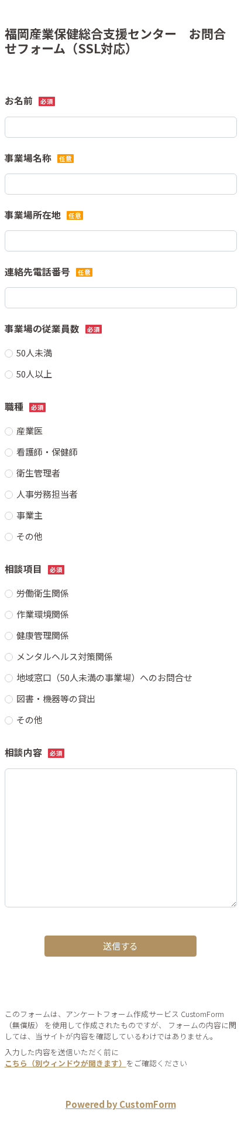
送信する (120, 946)
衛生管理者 (38, 473)
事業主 (29, 515)
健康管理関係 (42, 635)
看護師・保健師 (47, 451)
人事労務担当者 (47, 494)
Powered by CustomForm (121, 1104)
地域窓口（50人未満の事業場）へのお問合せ (104, 677)
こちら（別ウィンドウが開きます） (65, 1063)
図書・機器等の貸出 (55, 698)
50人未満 (34, 352)
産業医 (29, 430)
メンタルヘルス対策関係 (64, 656)
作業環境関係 (42, 614)
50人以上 (34, 374)
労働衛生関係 (42, 593)
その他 (29, 536)
